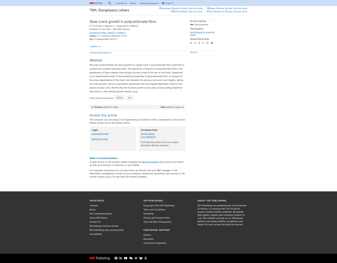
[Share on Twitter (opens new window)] (203, 42)
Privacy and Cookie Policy (156, 217)
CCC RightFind (148, 137)
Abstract (193, 52)
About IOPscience (98, 217)
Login (168, 3)
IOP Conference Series (101, 213)
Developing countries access (104, 226)
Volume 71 (112, 32)
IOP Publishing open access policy (107, 230)
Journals (120, 3)
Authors (94, 46)
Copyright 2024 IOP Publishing (158, 205)
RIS (129, 98)
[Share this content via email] (191, 42)
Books (133, 3)
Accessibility (96, 234)
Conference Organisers (154, 243)
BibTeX (120, 98)
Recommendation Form (153, 162)
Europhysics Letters (98, 32)
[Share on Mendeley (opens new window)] (207, 42)
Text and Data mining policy (157, 221)
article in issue (106, 107)
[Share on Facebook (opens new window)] (199, 42)
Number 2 (121, 32)
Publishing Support (149, 3)
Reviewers (148, 239)
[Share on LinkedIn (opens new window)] (195, 42)
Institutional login (100, 133)
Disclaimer (148, 213)
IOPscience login (100, 139)
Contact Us (95, 221)
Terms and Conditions (154, 209)
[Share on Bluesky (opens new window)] (212, 42)
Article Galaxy (148, 133)
